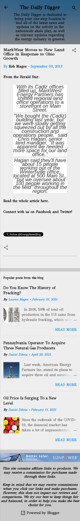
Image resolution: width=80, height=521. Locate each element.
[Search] (74, 8)
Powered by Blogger (43, 513)
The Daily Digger (40, 7)
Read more (66, 330)
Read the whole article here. (26, 201)
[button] (74, 51)
